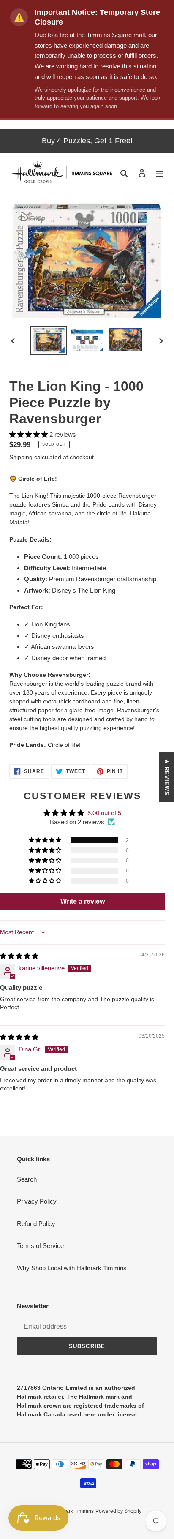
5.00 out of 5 (104, 813)
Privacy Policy (37, 1201)
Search (27, 1179)
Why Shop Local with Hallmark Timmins (72, 1268)
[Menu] (160, 173)
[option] (49, 340)
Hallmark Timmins (73, 1511)
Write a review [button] (82, 901)
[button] (29, 434)
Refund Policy (36, 1223)
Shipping (21, 457)
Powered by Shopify (118, 1511)
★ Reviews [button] (166, 777)
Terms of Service (40, 1245)
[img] (19, 955)
